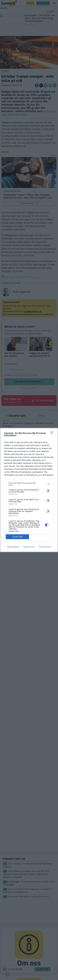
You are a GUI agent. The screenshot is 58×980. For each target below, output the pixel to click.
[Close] (52, 433)
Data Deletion (13, 547)
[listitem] (29, 484)
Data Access (29, 547)
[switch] (47, 490)
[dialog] (29, 490)
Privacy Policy (45, 547)
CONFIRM (17, 537)
